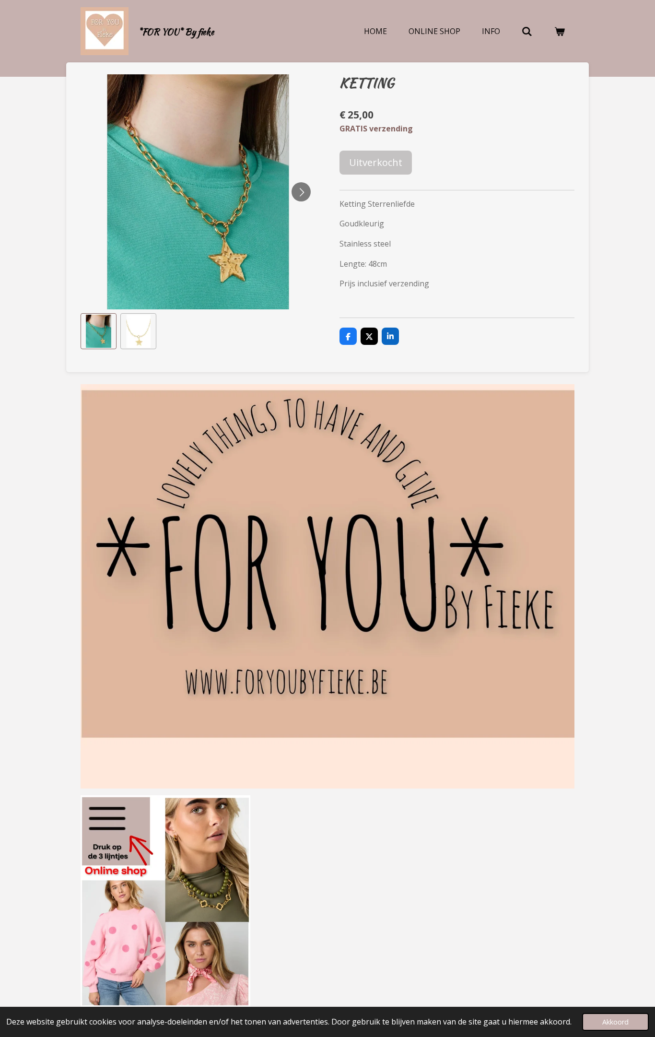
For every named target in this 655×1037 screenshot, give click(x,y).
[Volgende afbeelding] (301, 191)
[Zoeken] (527, 31)
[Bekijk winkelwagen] (559, 31)
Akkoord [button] (615, 1021)
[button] (99, 331)
